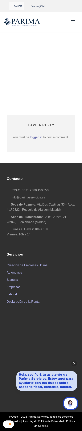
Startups (12, 279)
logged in (36, 137)
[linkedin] (65, 6)
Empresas (13, 287)
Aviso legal (29, 421)
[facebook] (59, 6)
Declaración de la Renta (23, 301)
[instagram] (72, 6)
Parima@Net (37, 6)
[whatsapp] (52, 6)
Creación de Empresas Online (27, 265)
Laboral (12, 294)
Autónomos (14, 272)
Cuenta (18, 5)
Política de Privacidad (51, 421)
